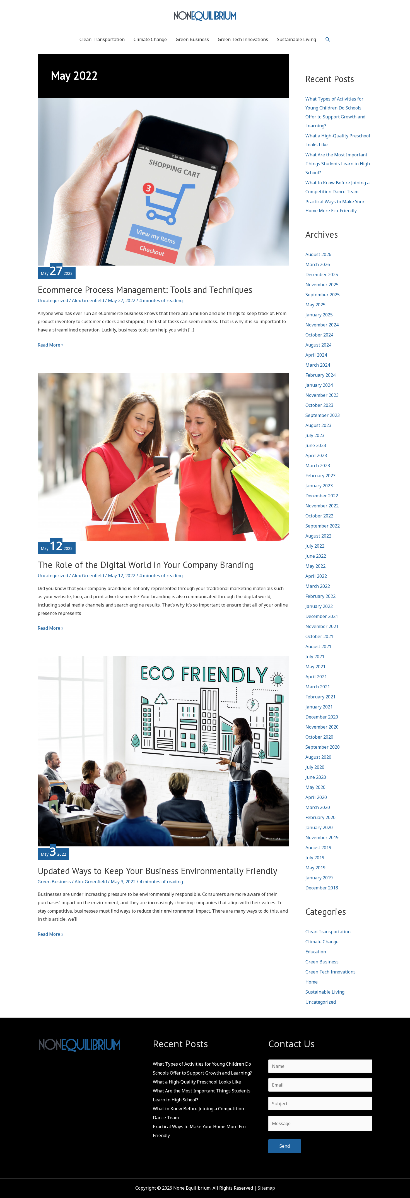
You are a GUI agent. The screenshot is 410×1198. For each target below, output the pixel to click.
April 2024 (316, 355)
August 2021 (318, 646)
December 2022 (321, 496)
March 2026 (317, 264)
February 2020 (320, 817)
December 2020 (321, 717)
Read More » (51, 345)
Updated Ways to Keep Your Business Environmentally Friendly (157, 871)
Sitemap (266, 1188)
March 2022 (317, 586)
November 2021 (322, 626)
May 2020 (315, 787)
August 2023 (318, 425)
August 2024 (318, 345)
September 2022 (322, 526)
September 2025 (322, 295)
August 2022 (318, 536)
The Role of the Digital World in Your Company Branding (146, 565)
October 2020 (319, 737)
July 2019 (314, 858)
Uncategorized (53, 300)
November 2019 (322, 837)
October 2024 (319, 335)
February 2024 (320, 375)
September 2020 (322, 747)
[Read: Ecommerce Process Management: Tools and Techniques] (163, 181)
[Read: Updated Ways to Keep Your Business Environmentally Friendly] (163, 751)
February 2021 (320, 697)
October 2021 (319, 636)
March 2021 (317, 687)
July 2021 (314, 656)
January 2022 (319, 606)
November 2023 (322, 395)
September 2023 (322, 415)
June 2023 (315, 445)
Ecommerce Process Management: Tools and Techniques (145, 289)
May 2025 (315, 305)
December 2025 (321, 274)
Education (315, 952)
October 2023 (319, 405)
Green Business (192, 39)
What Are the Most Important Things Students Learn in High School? (337, 164)
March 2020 (317, 807)
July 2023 (314, 435)
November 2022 (322, 506)
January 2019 (319, 878)
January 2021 (319, 707)
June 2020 (315, 777)
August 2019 (318, 847)
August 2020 (318, 757)
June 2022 (315, 556)
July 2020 (314, 767)
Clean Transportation (102, 39)
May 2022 (315, 566)
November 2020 (322, 727)
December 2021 (321, 616)
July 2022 (314, 546)
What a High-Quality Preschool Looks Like (197, 1082)
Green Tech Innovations (243, 39)
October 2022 (319, 516)
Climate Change (150, 39)
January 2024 (319, 385)
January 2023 (319, 486)
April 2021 (316, 677)
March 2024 (317, 365)
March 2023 (317, 465)
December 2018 (321, 888)
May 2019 (315, 868)
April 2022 (316, 576)
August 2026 (318, 254)
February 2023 (320, 475)
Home (311, 982)
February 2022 (320, 596)
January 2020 (319, 827)
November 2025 (322, 284)
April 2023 (316, 455)
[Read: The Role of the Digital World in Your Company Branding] (163, 456)
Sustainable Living (296, 39)
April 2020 (316, 797)
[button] (328, 39)
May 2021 (315, 667)
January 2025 (319, 315)
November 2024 (322, 325)
